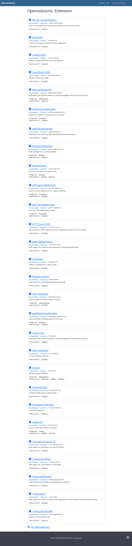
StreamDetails (39, 387)
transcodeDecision (42, 476)
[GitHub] (128, 537)
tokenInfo (37, 422)
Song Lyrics (38, 332)
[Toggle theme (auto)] (108, 3)
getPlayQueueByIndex (44, 109)
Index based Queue (42, 241)
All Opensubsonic (40, 527)
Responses (43, 390)
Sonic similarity (40, 350)
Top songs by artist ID (43, 441)
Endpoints (43, 93)
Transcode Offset (41, 459)
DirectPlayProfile (41, 72)
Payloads (43, 40)
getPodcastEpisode (42, 128)
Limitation (37, 259)
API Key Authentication (44, 19)
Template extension (43, 404)
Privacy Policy (77, 538)
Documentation (33, 23)
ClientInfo (37, 37)
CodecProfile (39, 54)
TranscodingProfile (42, 511)
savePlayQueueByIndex (44, 313)
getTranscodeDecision (44, 185)
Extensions (43, 23)
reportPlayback (40, 293)
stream (36, 367)
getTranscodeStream (43, 204)
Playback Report (40, 276)
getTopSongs (39, 165)
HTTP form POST (41, 224)
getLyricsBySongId (42, 89)
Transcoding (39, 493)
